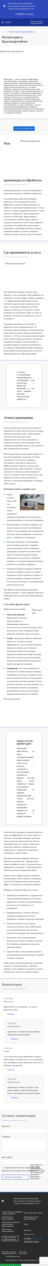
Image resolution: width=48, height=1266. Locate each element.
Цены (26, 1224)
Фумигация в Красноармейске (8, 1230)
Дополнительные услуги (33, 1213)
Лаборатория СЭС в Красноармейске (31, 1218)
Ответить (10, 1014)
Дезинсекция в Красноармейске (8, 1218)
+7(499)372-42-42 (24, 14)
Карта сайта (23, 1253)
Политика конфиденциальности (14, 1252)
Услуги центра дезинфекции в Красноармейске (12, 1213)
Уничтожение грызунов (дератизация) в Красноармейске (11, 1224)
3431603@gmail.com (13, 1256)
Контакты (27, 1230)
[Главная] (3, 32)
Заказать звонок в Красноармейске (37, 22)
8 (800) (33, 1238)
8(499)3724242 (31, 1241)
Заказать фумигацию (24, 128)
